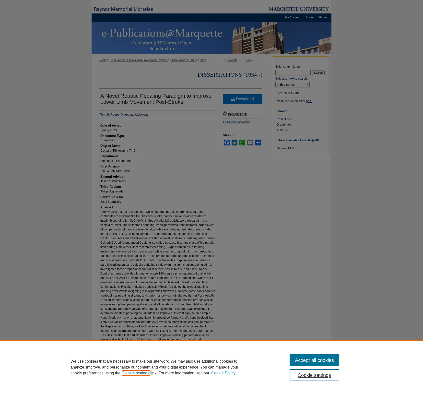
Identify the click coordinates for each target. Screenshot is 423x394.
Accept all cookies (314, 360)
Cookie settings (135, 373)
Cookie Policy (223, 373)
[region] (211, 367)
